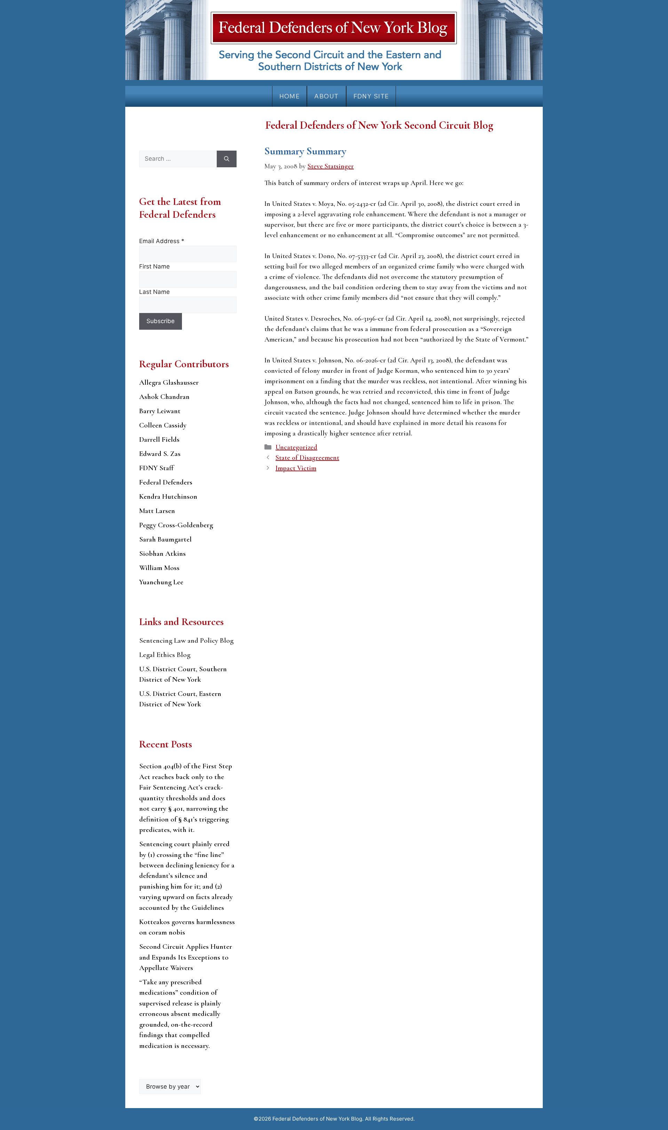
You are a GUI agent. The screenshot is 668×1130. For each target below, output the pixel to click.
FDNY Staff (156, 468)
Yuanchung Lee (161, 582)
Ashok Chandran (164, 396)
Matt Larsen (157, 510)
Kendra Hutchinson (168, 496)
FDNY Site (371, 96)
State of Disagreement (307, 458)
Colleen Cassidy (162, 425)
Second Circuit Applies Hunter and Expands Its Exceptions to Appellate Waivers (185, 957)
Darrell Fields (159, 439)
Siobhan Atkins (162, 553)
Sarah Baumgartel (165, 539)
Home (289, 96)
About (326, 96)
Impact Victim (296, 468)
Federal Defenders (165, 482)
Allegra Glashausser (169, 382)
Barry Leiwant (160, 411)
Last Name (154, 291)
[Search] (227, 159)
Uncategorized (296, 447)
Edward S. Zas (160, 453)
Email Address (161, 241)
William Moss (159, 567)
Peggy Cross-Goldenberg (176, 525)
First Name (154, 266)
